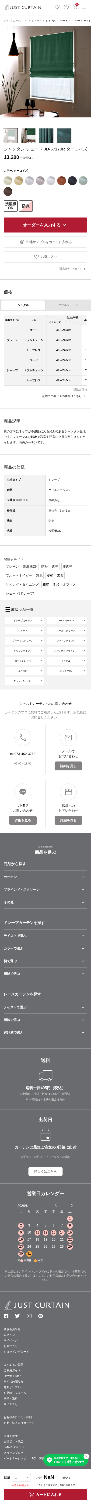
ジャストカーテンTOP (15, 20)
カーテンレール (23, 661)
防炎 (26, 206)
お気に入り (57, 6)
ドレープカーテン (23, 620)
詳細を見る (22, 500)
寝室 (49, 575)
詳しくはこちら (45, 1171)
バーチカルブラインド (65, 650)
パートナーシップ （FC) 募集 (24, 1458)
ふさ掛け (23, 671)
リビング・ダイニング (22, 584)
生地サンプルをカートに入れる (49, 242)
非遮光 (67, 566)
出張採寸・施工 (13, 1441)
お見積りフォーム (15, 1393)
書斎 (60, 575)
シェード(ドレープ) (20, 593)
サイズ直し (11, 1404)
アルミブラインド (23, 650)
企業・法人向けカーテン (19, 1423)
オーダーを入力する (42, 225)
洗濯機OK (10, 206)
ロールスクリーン (65, 630)
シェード (36, 20)
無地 (39, 575)
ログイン (66, 6)
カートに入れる (49, 1494)
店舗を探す (11, 1436)
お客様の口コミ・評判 (18, 1417)
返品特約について (70, 268)
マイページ (11, 1340)
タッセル (65, 661)
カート (77, 4)
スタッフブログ (13, 1453)
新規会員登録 (12, 1329)
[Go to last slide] (67, 1205)
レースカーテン (66, 620)
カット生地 (66, 671)
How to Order (12, 1376)
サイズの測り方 (13, 1381)
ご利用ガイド (12, 1370)
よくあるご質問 (13, 1364)
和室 (45, 584)
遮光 (55, 566)
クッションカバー (23, 681)
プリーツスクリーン (22, 640)
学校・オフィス (64, 584)
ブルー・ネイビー (19, 575)
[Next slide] (72, 1205)
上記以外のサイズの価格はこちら (61, 396)
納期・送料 (11, 1398)
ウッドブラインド (65, 640)
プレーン (12, 566)
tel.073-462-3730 (22, 754)
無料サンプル (12, 1387)
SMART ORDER (14, 1447)
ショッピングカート (16, 1351)
